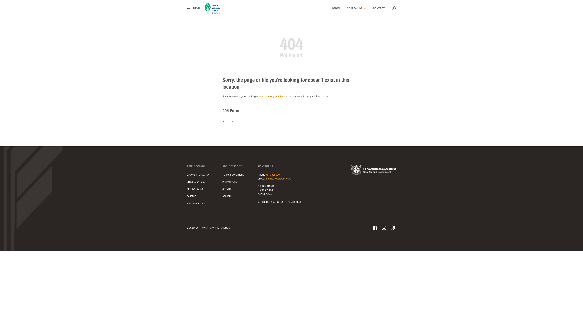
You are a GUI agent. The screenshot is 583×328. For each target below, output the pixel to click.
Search (226, 196)
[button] (193, 8)
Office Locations (196, 182)
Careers (191, 196)
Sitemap (227, 189)
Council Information (198, 175)
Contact (379, 8)
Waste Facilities (196, 203)
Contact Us (265, 166)
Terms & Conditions (233, 175)
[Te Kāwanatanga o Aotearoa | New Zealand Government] (373, 170)
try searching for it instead (274, 96)
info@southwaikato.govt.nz (278, 179)
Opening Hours (195, 189)
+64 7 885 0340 (273, 175)
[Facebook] (375, 228)
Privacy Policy (230, 182)
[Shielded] (392, 228)
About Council (196, 166)
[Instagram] (383, 228)
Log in (336, 8)
